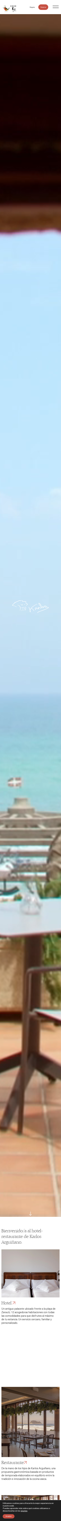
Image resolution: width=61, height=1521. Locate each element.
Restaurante (12, 1463)
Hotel (6, 1303)
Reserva (43, 7)
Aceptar (9, 1516)
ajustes (24, 1511)
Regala (32, 7)
